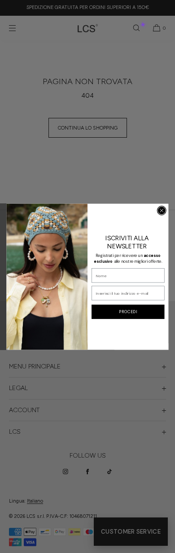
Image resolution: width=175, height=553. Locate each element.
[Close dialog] (162, 210)
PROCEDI (128, 311)
